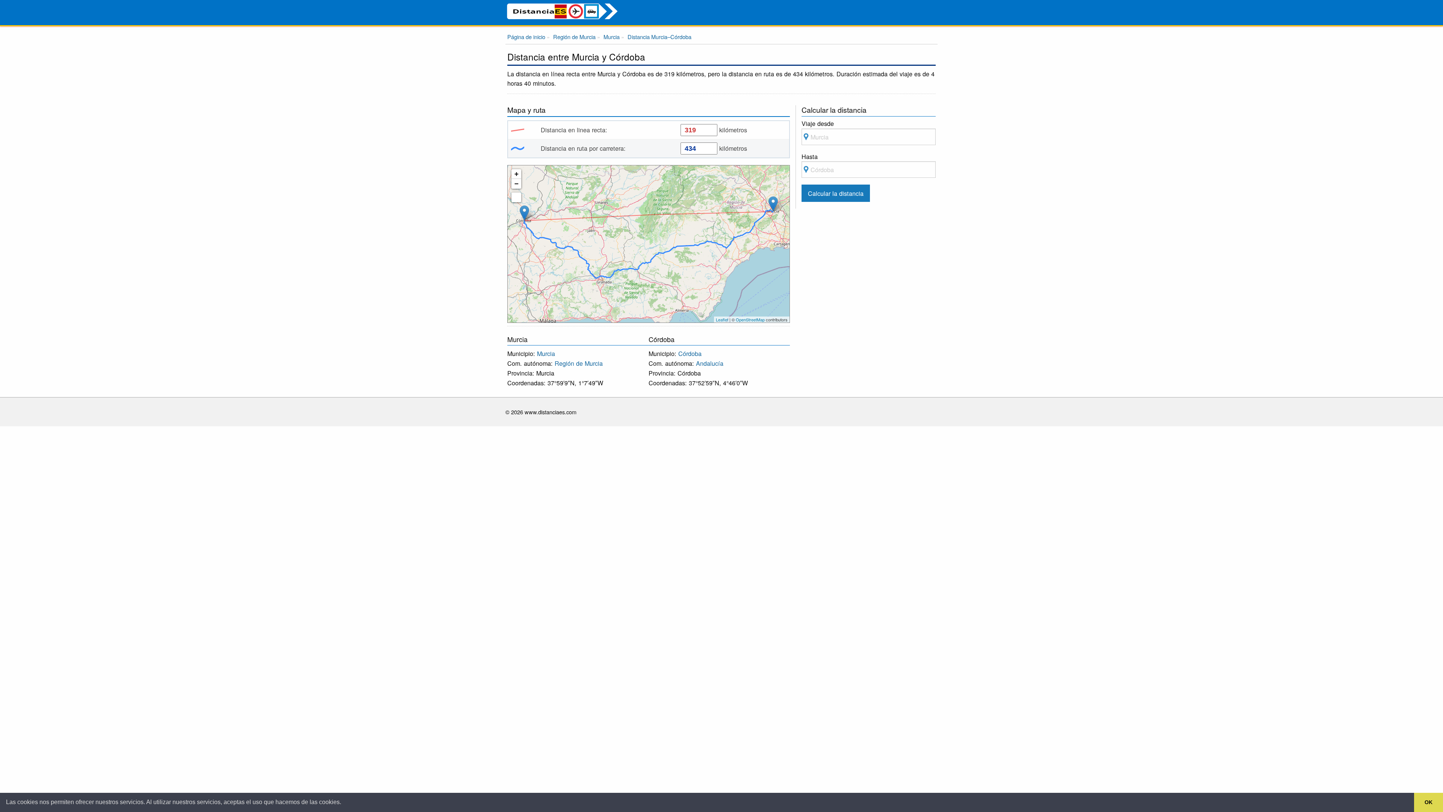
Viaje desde (818, 123)
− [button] (516, 184)
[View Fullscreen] (516, 197)
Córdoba (690, 353)
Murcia (546, 353)
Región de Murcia (579, 363)
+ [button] (516, 174)
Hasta (810, 156)
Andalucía (709, 363)
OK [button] (1428, 802)
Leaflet (722, 320)
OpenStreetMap (750, 320)
